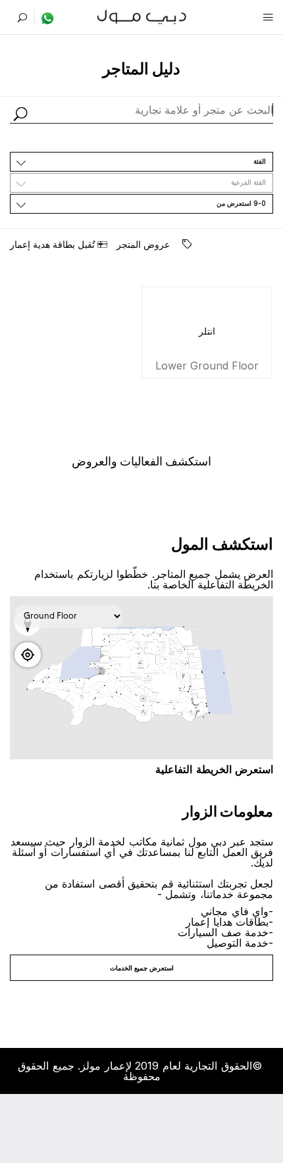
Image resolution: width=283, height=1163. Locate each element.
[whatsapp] (44, 18)
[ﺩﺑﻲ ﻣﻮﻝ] (141, 15)
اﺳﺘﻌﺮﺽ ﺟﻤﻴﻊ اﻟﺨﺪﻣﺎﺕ (142, 968)
